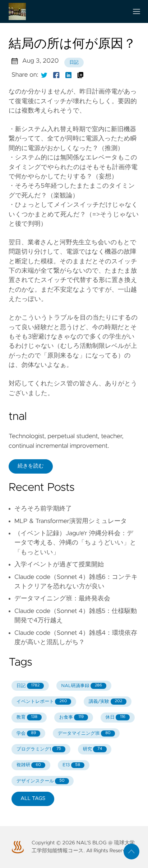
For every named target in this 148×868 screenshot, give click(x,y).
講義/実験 (105, 701)
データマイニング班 (84, 733)
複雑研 (29, 765)
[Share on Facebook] (56, 75)
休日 (116, 717)
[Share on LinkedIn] (69, 75)
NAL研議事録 (81, 686)
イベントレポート (42, 701)
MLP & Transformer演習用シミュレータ (70, 521)
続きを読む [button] (31, 466)
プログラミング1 (39, 749)
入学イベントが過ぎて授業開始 (59, 564)
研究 (92, 749)
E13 (71, 765)
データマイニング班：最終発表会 (62, 598)
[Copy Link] (80, 75)
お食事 (71, 717)
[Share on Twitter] (44, 75)
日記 (74, 62)
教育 (27, 717)
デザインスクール (41, 781)
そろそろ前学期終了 (43, 508)
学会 (26, 733)
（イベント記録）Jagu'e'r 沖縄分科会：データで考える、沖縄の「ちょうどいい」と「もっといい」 (75, 543)
